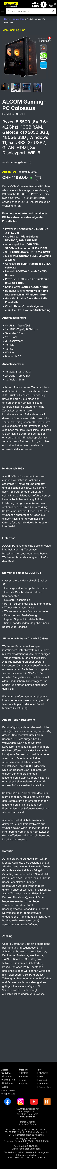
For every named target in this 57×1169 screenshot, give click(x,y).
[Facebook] (7, 1101)
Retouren (43, 1083)
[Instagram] (20, 1101)
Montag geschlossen (26, 1138)
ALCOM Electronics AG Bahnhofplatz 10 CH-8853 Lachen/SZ (27, 1112)
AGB (40, 1076)
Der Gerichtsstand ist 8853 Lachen (26, 1134)
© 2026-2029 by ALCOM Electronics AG (26, 1129)
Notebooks (7, 1083)
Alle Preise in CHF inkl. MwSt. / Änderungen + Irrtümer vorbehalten (26, 1153)
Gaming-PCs (8, 1079)
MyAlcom (43, 1073)
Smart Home (8, 1090)
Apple (5, 1086)
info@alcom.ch (40, 1132)
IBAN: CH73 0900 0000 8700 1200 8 (26, 1157)
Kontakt (24, 1073)
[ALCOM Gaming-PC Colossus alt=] (5, 87)
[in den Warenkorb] (38, 178)
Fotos (23, 1080)
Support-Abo (8, 1093)
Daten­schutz (45, 1087)
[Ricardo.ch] (47, 1101)
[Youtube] (33, 1101)
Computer (7, 1076)
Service (24, 1083)
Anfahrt (24, 1076)
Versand (42, 1080)
